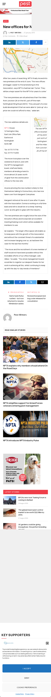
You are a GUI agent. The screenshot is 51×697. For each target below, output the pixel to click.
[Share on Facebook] (36, 42)
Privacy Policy (29, 694)
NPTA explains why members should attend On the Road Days (25, 367)
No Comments (10, 36)
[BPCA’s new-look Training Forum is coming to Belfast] (9, 500)
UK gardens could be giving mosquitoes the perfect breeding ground (32, 527)
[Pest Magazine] (25, 4)
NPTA (6, 21)
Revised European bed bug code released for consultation (36, 298)
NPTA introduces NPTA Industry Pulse (21, 440)
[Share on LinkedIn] (9, 42)
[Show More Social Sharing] (45, 42)
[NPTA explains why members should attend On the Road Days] (25, 349)
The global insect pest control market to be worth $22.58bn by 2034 (31, 512)
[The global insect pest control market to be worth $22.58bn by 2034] (9, 512)
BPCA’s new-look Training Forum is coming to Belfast (32, 498)
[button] (47, 643)
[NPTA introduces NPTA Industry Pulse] (25, 424)
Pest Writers (16, 33)
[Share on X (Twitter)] (22, 42)
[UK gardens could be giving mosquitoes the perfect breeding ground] (9, 527)
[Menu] (4, 4)
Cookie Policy (20, 694)
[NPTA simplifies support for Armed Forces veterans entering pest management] (25, 387)
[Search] (47, 4)
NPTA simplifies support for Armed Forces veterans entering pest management (23, 404)
